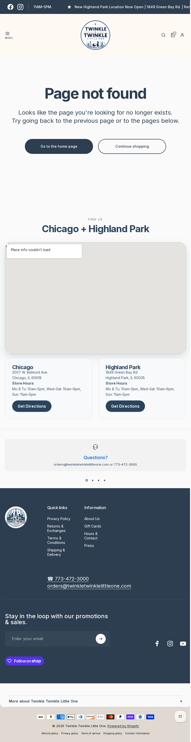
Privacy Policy (58, 519)
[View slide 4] (104, 480)
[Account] (182, 35)
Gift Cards (92, 526)
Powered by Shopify (121, 726)
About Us (92, 519)
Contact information (135, 733)
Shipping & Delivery (56, 552)
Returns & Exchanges (56, 528)
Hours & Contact (90, 535)
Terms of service (88, 733)
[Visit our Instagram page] (20, 7)
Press (89, 545)
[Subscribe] (101, 639)
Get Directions (32, 406)
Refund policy (48, 733)
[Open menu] (7, 33)
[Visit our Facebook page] (10, 7)
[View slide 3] (98, 480)
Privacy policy (67, 733)
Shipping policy (110, 733)
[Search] (163, 35)
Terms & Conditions (56, 540)
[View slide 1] (87, 480)
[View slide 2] (93, 480)
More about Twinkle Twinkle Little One (93, 701)
